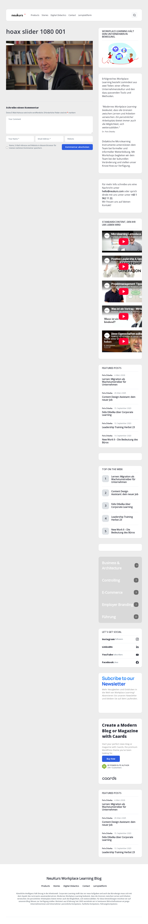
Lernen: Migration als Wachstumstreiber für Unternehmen (114, 381)
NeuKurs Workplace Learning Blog (74, 878)
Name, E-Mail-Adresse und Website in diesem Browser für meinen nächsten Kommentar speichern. (32, 146)
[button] (134, 15)
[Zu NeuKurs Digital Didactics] (120, 53)
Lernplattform (100, 886)
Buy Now (111, 758)
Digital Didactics (71, 886)
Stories (56, 886)
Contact (86, 886)
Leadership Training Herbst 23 (118, 427)
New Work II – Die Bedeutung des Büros (120, 441)
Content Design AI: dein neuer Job (118, 398)
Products (45, 886)
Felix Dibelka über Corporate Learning (117, 413)
